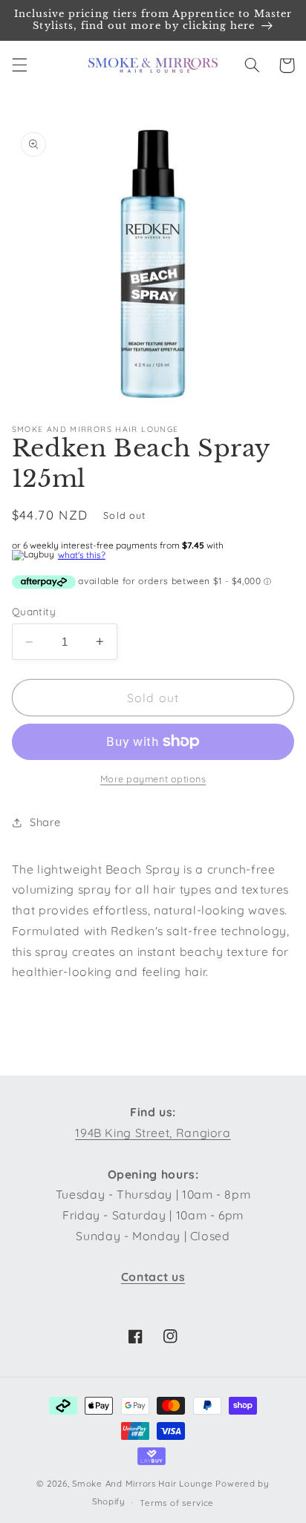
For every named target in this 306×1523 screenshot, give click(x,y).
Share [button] (45, 822)
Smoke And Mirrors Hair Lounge (142, 1483)
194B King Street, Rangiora (152, 1132)
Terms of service (177, 1502)
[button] (19, 65)
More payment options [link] (153, 779)
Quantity (34, 611)
